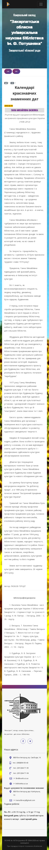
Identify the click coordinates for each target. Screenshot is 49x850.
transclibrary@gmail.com (25, 800)
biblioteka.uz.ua (22, 783)
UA (8, 71)
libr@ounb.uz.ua (22, 778)
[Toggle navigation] (41, 4)
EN (16, 71)
